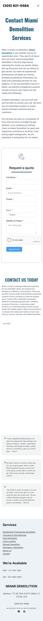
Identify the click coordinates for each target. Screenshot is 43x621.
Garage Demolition (11, 544)
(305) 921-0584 (21, 604)
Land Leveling (9, 541)
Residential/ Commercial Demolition (19, 532)
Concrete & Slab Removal (14, 535)
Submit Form (14, 249)
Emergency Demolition (13, 547)
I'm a (8, 210)
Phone (9, 199)
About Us (7, 551)
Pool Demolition (10, 538)
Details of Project (14, 221)
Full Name (10, 177)
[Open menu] (38, 6)
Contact (6, 554)
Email (8, 188)
